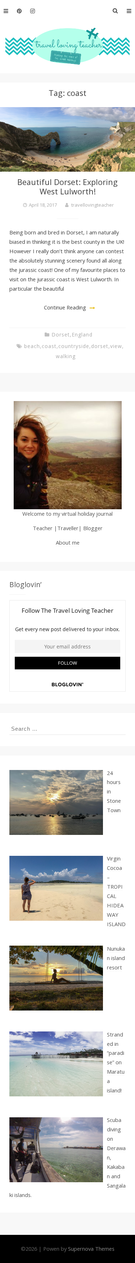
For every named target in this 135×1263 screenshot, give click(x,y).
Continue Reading (65, 307)
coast (49, 346)
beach (32, 346)
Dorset (60, 334)
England (82, 334)
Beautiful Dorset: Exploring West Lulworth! (67, 187)
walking (66, 356)
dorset (99, 346)
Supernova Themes (91, 1248)
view (116, 346)
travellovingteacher (92, 205)
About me (68, 542)
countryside (73, 346)
